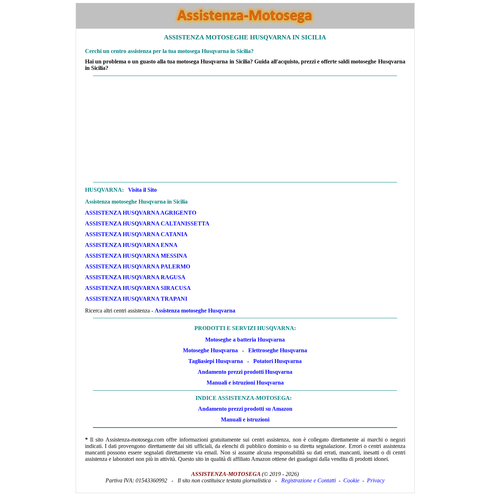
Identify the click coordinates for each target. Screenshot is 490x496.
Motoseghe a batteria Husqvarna (245, 340)
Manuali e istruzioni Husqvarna (245, 383)
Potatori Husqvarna (277, 361)
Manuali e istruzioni (245, 419)
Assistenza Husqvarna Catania (136, 234)
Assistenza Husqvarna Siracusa (138, 288)
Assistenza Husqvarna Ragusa (135, 277)
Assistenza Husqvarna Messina (136, 256)
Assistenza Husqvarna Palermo (137, 266)
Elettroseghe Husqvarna (277, 350)
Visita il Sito (142, 190)
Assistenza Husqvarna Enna (131, 245)
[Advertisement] (245, 129)
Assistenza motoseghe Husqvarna (195, 310)
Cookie (351, 480)
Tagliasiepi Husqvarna (215, 361)
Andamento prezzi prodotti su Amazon (245, 409)
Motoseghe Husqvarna (210, 350)
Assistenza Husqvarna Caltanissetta (147, 223)
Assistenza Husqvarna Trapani (136, 299)
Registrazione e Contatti (308, 480)
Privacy (376, 480)
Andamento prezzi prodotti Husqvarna (245, 372)
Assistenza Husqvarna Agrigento (140, 213)
